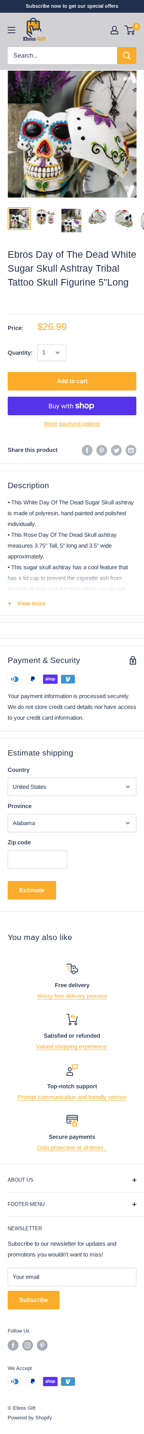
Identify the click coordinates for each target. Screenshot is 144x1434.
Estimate (32, 890)
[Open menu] (11, 30)
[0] (130, 30)
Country (19, 769)
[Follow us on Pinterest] (42, 1345)
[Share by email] (131, 450)
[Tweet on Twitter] (116, 450)
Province (19, 806)
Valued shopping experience (72, 1046)
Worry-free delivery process (72, 996)
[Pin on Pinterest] (101, 450)
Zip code (19, 842)
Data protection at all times (72, 1147)
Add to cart (72, 381)
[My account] (114, 30)
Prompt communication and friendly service (72, 1097)
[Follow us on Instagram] (27, 1345)
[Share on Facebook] (87, 450)
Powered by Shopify (30, 1417)
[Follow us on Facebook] (13, 1345)
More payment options (72, 423)
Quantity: (20, 352)
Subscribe (33, 1300)
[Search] (126, 55)
